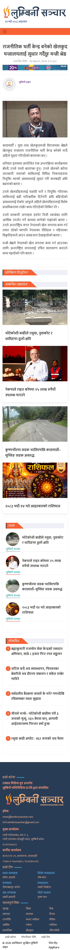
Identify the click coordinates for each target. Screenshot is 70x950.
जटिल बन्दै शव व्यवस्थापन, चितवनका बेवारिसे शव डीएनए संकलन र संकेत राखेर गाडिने (37, 674)
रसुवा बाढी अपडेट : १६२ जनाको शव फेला (37, 738)
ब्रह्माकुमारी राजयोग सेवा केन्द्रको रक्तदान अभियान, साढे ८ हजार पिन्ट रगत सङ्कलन (37, 651)
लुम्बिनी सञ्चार (25, 82)
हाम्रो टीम (45, 937)
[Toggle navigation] (5, 31)
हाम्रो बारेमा (10, 937)
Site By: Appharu (54, 945)
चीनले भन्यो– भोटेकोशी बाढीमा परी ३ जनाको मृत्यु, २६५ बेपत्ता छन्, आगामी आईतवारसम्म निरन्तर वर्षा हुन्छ (34, 719)
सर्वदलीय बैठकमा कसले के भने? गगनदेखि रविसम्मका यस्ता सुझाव (37, 696)
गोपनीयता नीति (28, 937)
